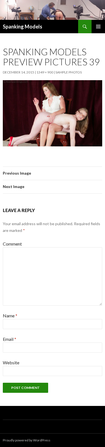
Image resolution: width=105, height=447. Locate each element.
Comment (12, 243)
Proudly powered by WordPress (26, 440)
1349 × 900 (44, 72)
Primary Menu (98, 26)
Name (10, 315)
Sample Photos (68, 72)
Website (11, 362)
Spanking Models (22, 26)
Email (9, 339)
